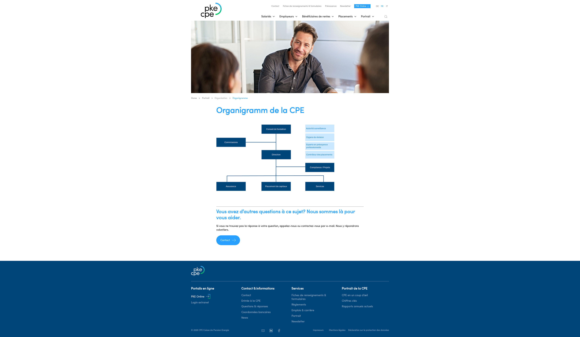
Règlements (299, 304)
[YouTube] (263, 330)
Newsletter (345, 6)
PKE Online (361, 6)
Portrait (296, 316)
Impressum (318, 330)
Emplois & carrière (303, 310)
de (377, 6)
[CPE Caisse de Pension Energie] (211, 10)
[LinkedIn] (271, 330)
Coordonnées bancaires (256, 312)
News (244, 317)
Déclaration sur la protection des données (368, 330)
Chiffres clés (349, 300)
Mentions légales (337, 330)
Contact (275, 6)
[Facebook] (279, 330)
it (387, 6)
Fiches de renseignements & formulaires (302, 6)
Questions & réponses (254, 306)
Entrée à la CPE (251, 300)
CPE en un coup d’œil (355, 295)
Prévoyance (331, 6)
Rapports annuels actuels (357, 306)
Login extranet (200, 302)
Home (194, 98)
